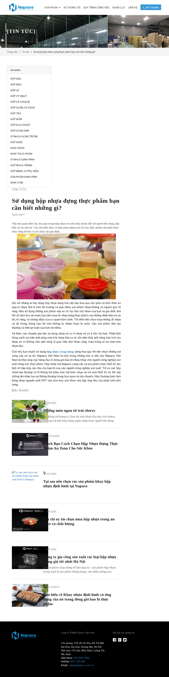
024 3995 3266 (81, 657)
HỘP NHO (15, 84)
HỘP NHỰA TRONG (21, 165)
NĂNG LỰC (119, 7)
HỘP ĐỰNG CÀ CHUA (22, 107)
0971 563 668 (77, 661)
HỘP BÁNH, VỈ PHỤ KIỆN (24, 171)
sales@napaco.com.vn (81, 665)
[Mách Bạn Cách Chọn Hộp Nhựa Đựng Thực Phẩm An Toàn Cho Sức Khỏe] (27, 444)
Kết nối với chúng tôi (123, 633)
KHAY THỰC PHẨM (21, 153)
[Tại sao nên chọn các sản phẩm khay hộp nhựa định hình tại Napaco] (27, 476)
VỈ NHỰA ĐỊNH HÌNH (22, 159)
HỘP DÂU (15, 78)
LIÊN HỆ (132, 7)
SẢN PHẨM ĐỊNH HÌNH (23, 176)
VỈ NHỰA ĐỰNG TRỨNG (24, 136)
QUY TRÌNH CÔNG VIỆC (96, 7)
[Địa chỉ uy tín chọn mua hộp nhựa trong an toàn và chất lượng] (27, 520)
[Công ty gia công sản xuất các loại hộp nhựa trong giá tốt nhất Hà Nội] (27, 557)
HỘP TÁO (15, 113)
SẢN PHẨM (51, 7)
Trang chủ (12, 51)
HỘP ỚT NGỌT (18, 96)
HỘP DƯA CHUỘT (20, 124)
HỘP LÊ (14, 90)
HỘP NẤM (16, 119)
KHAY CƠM (16, 182)
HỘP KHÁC (16, 142)
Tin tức (25, 51)
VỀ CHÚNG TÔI (72, 7)
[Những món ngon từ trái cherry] (27, 411)
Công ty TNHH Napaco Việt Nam (78, 633)
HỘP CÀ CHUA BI (20, 101)
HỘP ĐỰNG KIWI (19, 130)
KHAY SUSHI (17, 148)
